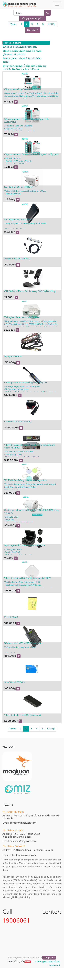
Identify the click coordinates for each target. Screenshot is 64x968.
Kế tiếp (51, 24)
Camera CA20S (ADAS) (17, 421)
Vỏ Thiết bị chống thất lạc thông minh (25, 480)
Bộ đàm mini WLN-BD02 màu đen (23, 643)
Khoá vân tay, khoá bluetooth (20, 46)
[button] (32, 30)
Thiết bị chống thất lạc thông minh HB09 (27, 578)
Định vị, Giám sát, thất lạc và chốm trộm (22, 60)
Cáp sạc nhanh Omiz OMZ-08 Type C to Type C (31, 154)
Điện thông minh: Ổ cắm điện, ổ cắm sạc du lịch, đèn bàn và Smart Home (24, 68)
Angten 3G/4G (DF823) (17, 258)
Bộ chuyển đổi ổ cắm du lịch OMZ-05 (24, 545)
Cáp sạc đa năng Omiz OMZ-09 (21, 89)
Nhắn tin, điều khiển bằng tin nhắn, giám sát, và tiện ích (22, 53)
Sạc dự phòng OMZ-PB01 (18, 219)
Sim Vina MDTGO (14, 682)
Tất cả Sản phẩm (12, 42)
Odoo (27, 962)
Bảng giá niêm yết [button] (31, 18)
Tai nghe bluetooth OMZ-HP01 (22, 317)
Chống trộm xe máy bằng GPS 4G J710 (25, 382)
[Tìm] (47, 13)
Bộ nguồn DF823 (13, 356)
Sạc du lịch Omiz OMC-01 (18, 187)
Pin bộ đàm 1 (11, 617)
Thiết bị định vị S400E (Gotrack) (22, 715)
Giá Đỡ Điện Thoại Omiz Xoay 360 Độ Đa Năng (29, 291)
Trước (13, 24)
